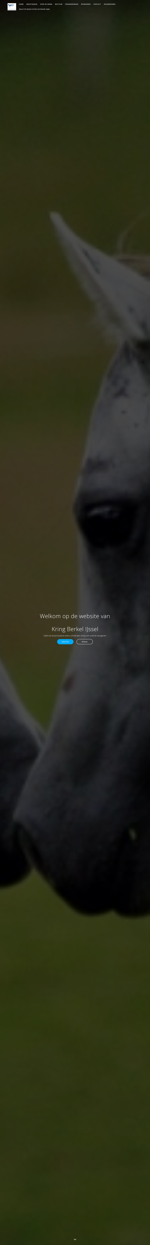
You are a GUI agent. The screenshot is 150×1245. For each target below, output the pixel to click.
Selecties (65, 642)
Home (21, 4)
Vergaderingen (71, 4)
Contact (97, 4)
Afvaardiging (109, 4)
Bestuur (58, 4)
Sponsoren (86, 4)
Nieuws (85, 642)
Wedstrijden (31, 4)
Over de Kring (46, 4)
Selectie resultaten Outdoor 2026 (34, 9)
